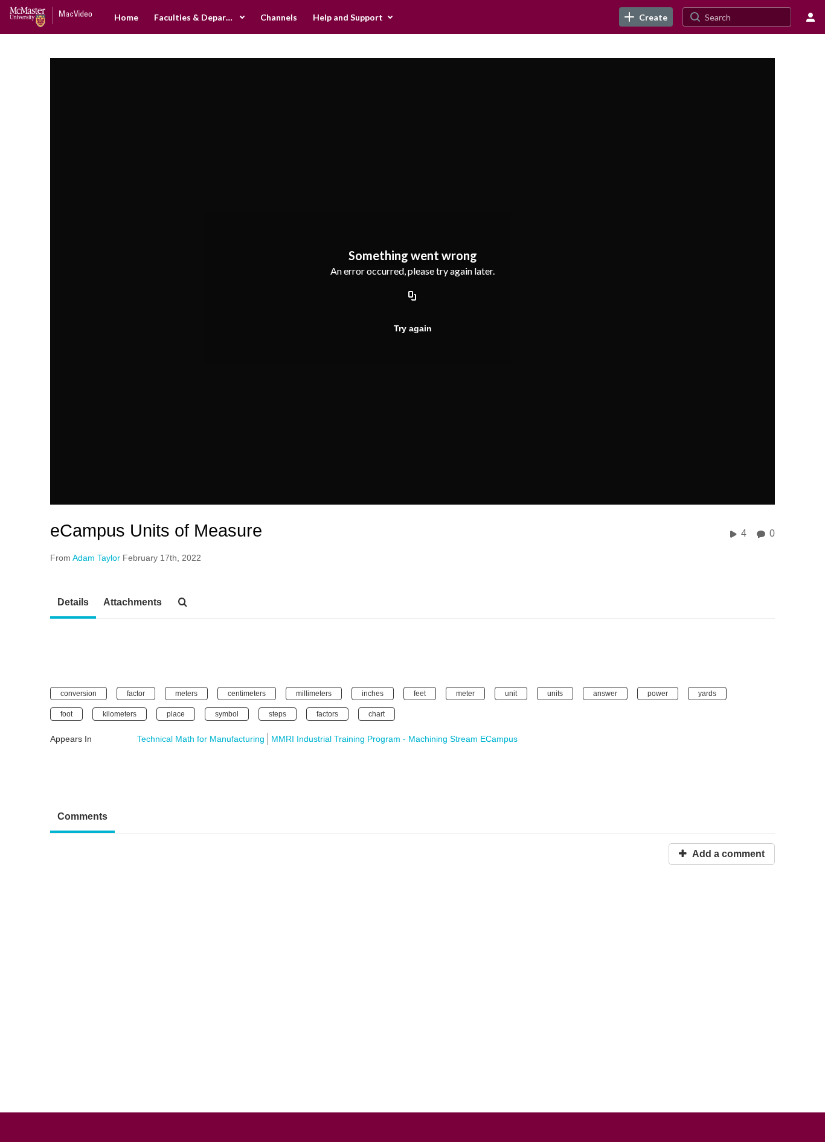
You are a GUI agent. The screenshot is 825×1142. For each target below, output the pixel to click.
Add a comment (727, 854)
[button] (186, 603)
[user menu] (810, 17)
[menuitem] (126, 17)
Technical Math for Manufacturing (201, 739)
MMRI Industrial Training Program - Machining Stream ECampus (394, 739)
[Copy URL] (412, 297)
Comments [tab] (82, 816)
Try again (413, 328)
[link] (646, 17)
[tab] (73, 603)
